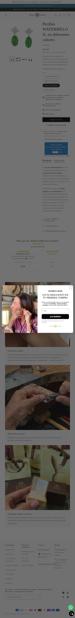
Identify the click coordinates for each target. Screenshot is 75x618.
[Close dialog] (70, 287)
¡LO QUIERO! (55, 316)
